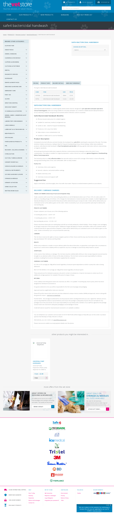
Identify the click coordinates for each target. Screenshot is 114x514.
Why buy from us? (84, 15)
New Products (47, 15)
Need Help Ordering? (73, 83)
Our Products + (26, 15)
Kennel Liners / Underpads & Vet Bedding (15, 116)
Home (9, 15)
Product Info (45, 83)
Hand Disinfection (32, 34)
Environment (64, 493)
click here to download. (53, 295)
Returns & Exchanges (34, 500)
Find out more (97, 511)
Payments (31, 498)
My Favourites (48, 493)
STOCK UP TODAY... (94, 409)
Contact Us (12, 19)
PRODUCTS (11, 34)
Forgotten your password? (52, 500)
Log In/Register (49, 498)
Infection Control (20, 34)
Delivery (31, 495)
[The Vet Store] (18, 6)
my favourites (70, 2)
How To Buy (32, 493)
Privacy (63, 495)
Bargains (65, 15)
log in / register (87, 2)
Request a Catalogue (50, 495)
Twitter (79, 493)
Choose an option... (80, 47)
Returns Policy (65, 498)
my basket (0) (105, 2)
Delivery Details (58, 83)
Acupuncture (9, 45)
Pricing (35, 83)
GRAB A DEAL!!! (38, 406)
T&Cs (62, 500)
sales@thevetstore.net (59, 320)
